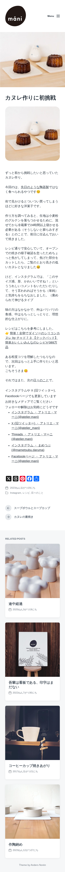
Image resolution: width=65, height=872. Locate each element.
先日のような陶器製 (35, 187)
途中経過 (16, 604)
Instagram (15, 492)
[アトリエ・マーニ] (15, 16)
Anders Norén (38, 865)
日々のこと (41, 380)
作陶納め (16, 844)
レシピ (26, 492)
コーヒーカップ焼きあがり (29, 766)
